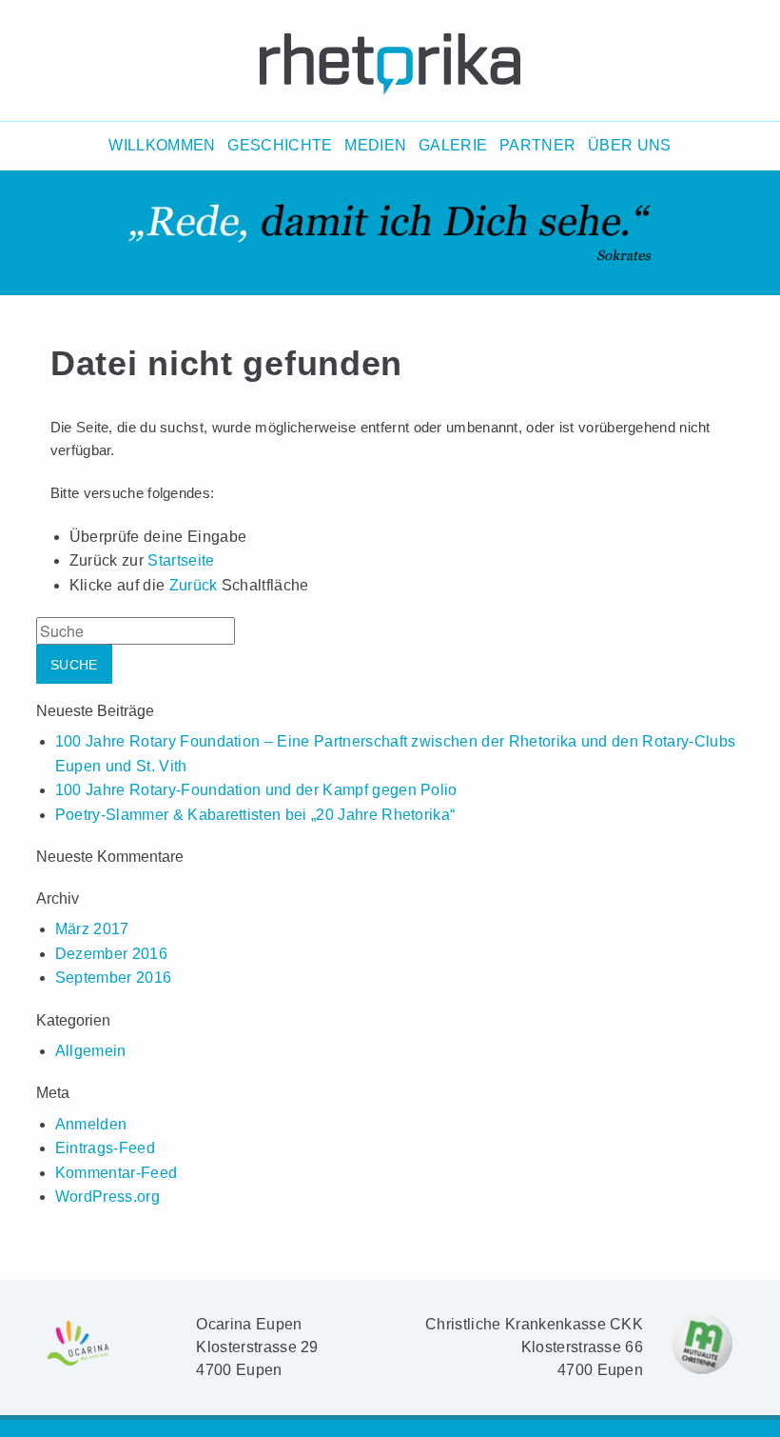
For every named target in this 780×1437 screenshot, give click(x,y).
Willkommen (161, 145)
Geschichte (279, 145)
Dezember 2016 (111, 954)
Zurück (193, 585)
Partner (537, 145)
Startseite (180, 560)
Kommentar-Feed (116, 1173)
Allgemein (91, 1051)
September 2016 (113, 977)
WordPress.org (107, 1196)
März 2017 (92, 929)
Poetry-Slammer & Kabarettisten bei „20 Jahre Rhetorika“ (255, 815)
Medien (375, 145)
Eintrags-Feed (105, 1148)
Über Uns (630, 145)
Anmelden (91, 1124)
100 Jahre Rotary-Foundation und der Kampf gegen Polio (256, 790)
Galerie (453, 145)
